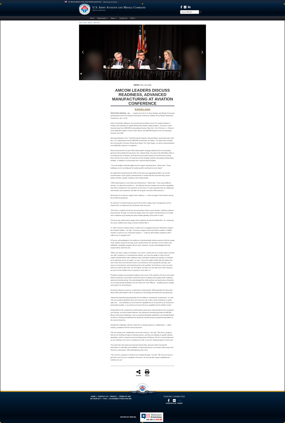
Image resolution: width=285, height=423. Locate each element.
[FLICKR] (174, 401)
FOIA (132, 18)
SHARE (138, 375)
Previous (83, 52)
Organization (101, 18)
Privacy (113, 396)
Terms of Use (125, 396)
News (113, 18)
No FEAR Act (95, 399)
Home (92, 18)
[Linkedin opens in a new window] (189, 7)
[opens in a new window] (185, 7)
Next (202, 52)
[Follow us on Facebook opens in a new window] (168, 401)
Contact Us (123, 18)
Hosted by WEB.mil (128, 417)
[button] (111, 2)
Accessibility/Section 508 (120, 399)
